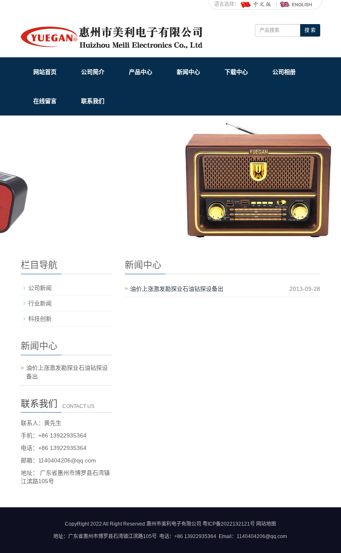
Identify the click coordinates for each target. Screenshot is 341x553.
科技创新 (40, 318)
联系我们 (92, 101)
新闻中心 (188, 72)
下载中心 (236, 72)
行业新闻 (40, 303)
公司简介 (92, 72)
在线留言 (45, 101)
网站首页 (45, 72)
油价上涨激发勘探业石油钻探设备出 (176, 288)
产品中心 (140, 72)
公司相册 (284, 72)
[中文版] (256, 4)
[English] (296, 4)
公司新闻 (40, 288)
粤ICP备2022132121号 (229, 524)
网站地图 (266, 524)
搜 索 (310, 30)
